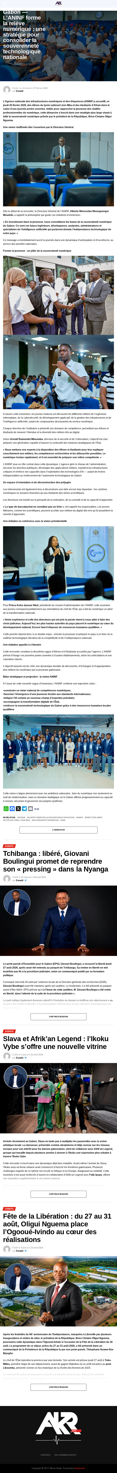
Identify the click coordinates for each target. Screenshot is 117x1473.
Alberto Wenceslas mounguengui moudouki (51, 818)
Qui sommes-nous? (65, 1455)
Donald (19, 91)
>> (36, 808)
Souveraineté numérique (46, 820)
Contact (46, 1455)
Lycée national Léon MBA (17, 820)
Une (63, 820)
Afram (21, 818)
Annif (80, 818)
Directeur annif (94, 818)
